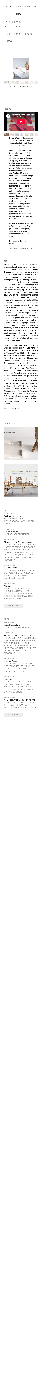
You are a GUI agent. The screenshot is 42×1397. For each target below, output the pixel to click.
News (9, 41)
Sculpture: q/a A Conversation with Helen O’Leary (19, 521)
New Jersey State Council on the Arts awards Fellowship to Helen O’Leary (21, 705)
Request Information (21, 86)
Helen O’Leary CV (11, 408)
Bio (29, 26)
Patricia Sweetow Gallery (14, 1)
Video (19, 26)
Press (28, 34)
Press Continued (13, 606)
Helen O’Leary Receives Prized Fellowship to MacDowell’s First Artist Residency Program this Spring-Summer (19, 593)
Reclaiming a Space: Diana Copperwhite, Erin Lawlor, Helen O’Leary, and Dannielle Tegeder (19, 574)
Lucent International (16, 534)
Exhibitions (13, 34)
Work (7, 26)
